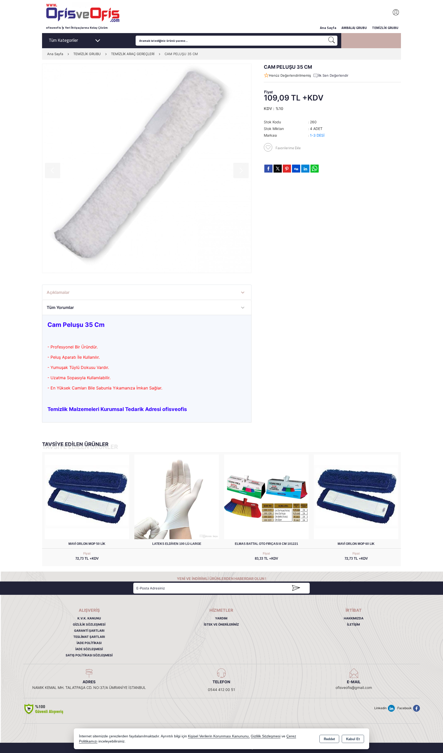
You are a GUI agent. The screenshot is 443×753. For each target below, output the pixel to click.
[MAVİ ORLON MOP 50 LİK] (87, 496)
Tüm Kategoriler (63, 40)
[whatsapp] (314, 169)
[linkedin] (305, 168)
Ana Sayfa (328, 27)
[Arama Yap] (331, 41)
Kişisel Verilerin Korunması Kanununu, (219, 736)
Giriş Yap (393, 12)
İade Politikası (89, 643)
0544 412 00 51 (221, 689)
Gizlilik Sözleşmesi (89, 624)
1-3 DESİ (317, 135)
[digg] (296, 168)
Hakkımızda (354, 618)
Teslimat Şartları (89, 637)
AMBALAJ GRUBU (354, 27)
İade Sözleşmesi (89, 649)
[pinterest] (287, 168)
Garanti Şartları (89, 630)
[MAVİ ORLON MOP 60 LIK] (356, 496)
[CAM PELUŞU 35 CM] (146, 168)
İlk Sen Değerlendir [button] (333, 75)
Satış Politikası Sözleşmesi (89, 655)
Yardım (221, 618)
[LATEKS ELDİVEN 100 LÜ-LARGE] (176, 496)
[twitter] (278, 169)
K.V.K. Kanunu (89, 618)
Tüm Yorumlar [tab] (60, 307)
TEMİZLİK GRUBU (385, 27)
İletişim (353, 624)
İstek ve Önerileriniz (221, 624)
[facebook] (268, 168)
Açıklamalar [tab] (58, 292)
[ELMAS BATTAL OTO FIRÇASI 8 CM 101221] (266, 496)
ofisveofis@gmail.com (354, 687)
